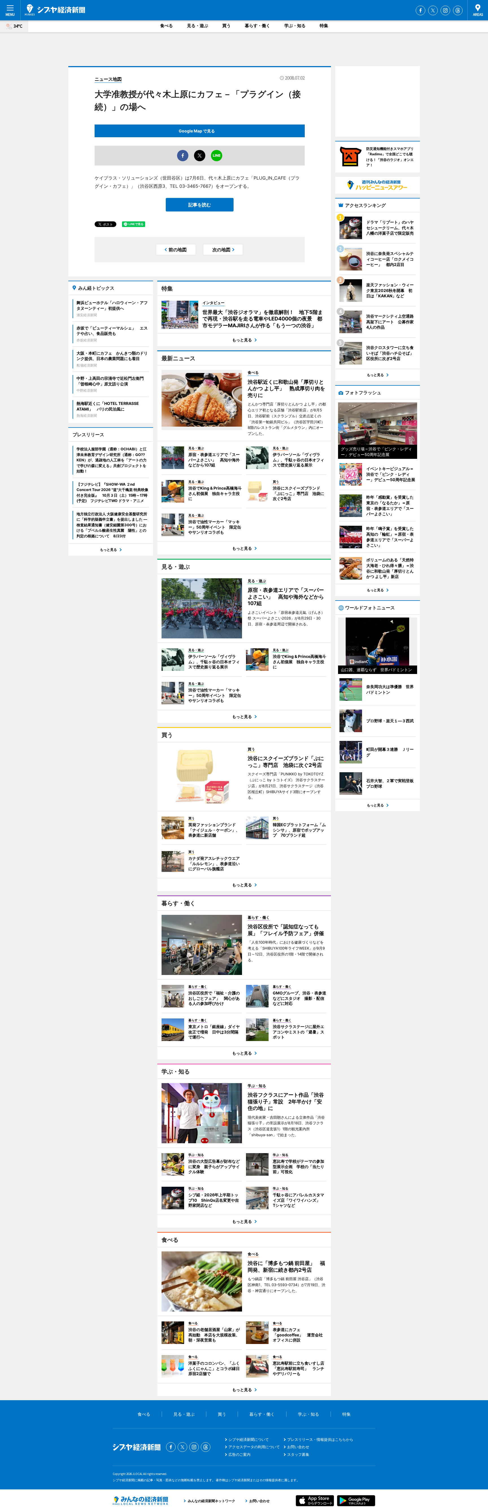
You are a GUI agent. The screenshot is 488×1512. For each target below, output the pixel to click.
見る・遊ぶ (197, 25)
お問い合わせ (298, 1447)
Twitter (433, 10)
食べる (166, 25)
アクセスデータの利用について (254, 1447)
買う (226, 25)
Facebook (420, 10)
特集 (324, 25)
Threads (458, 10)
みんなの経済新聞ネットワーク (140, 1500)
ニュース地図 (108, 79)
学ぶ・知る (295, 25)
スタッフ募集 (298, 1454)
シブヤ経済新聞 (55, 10)
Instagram (445, 10)
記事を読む (199, 205)
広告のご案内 (239, 1454)
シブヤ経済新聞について (248, 1439)
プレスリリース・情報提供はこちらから (320, 1439)
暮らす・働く (257, 25)
